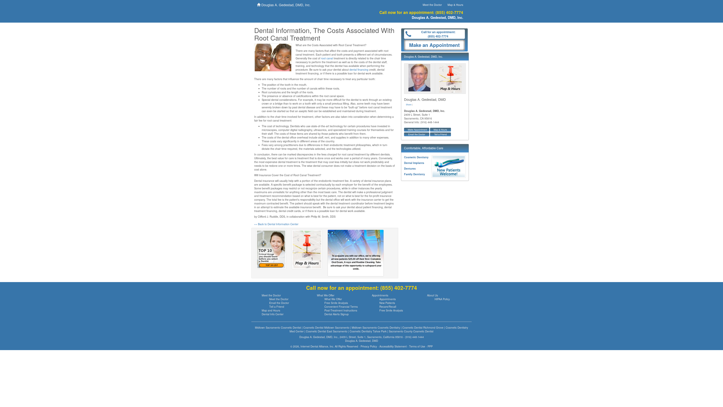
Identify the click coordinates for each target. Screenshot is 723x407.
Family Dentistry (414, 174)
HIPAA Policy (442, 299)
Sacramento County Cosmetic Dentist (411, 331)
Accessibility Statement (393, 346)
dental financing (358, 69)
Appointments (380, 295)
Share (408, 104)
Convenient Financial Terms (341, 306)
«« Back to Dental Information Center (276, 224)
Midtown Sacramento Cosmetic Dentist (278, 327)
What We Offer (325, 295)
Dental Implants (414, 163)
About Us (432, 295)
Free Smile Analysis (336, 303)
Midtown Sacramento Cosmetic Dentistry (376, 327)
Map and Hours (271, 310)
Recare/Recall (387, 306)
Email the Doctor (416, 134)
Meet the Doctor (432, 5)
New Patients (387, 303)
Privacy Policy (369, 346)
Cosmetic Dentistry (416, 157)
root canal (327, 58)
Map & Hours (455, 5)
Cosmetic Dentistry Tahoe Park (368, 331)
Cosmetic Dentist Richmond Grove (422, 327)
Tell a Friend (440, 134)
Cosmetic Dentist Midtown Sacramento (326, 327)
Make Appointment (417, 129)
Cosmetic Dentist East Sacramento (326, 331)
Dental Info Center (273, 314)
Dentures (410, 168)
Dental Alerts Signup (336, 314)
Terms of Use (417, 346)
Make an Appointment (434, 44)
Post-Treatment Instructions (340, 310)
